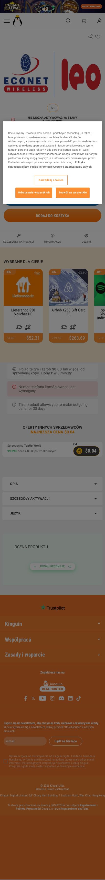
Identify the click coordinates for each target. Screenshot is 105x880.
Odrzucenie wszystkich (34, 192)
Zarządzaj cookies (51, 180)
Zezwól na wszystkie (73, 192)
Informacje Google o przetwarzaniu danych (65, 166)
